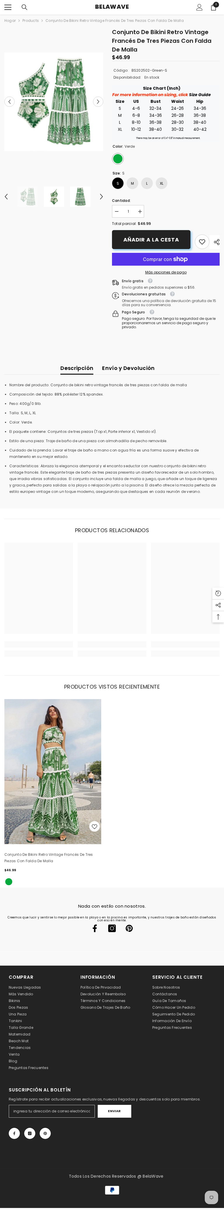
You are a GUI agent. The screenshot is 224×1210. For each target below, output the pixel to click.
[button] (9, 102)
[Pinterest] (129, 928)
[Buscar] (24, 7)
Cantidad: (121, 200)
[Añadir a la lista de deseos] (94, 826)
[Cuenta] (199, 7)
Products (30, 20)
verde (8, 881)
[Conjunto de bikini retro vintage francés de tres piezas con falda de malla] (52, 771)
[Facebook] (94, 928)
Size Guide (200, 95)
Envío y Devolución (128, 368)
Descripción (76, 368)
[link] (202, 241)
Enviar (114, 1111)
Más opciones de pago (166, 272)
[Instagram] (112, 928)
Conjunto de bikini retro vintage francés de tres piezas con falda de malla (48, 857)
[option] (53, 101)
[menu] (7, 7)
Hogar (10, 20)
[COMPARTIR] (214, 242)
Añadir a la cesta (151, 239)
